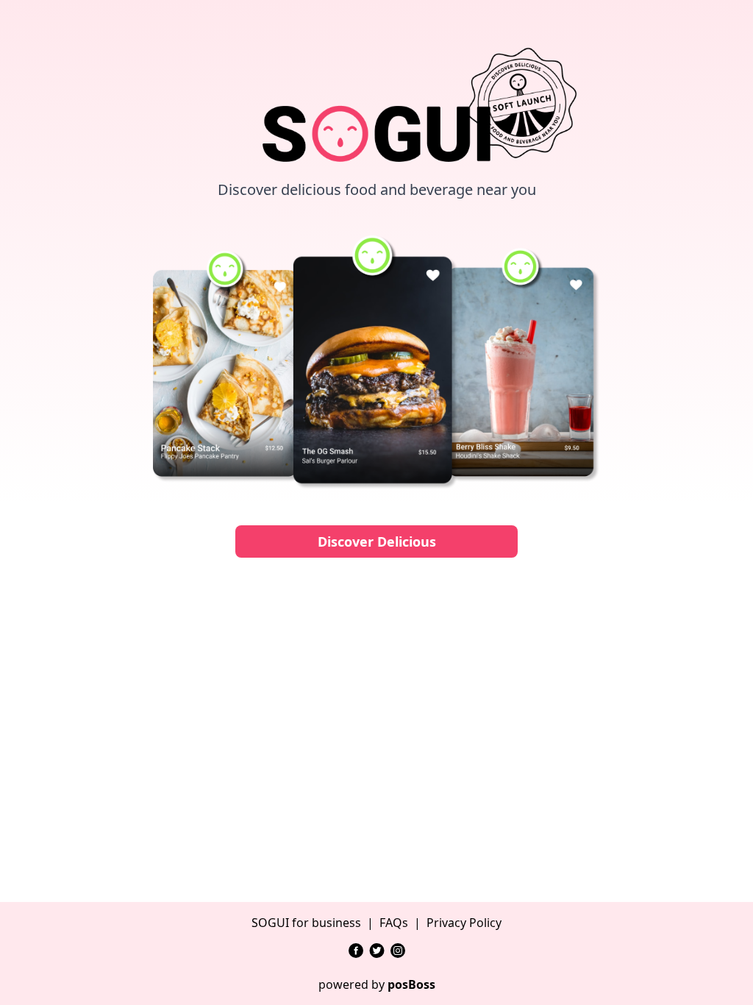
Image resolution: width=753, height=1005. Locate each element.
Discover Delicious (377, 541)
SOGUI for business (306, 923)
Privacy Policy (464, 923)
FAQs (393, 923)
